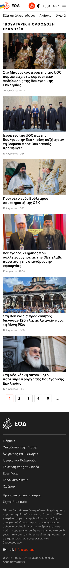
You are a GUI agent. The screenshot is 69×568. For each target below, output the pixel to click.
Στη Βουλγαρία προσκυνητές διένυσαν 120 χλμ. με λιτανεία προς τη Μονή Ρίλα (33, 320)
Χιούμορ (9, 486)
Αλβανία (45, 15)
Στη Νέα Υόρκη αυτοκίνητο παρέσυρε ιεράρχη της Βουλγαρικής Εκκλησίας (33, 379)
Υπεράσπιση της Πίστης (20, 447)
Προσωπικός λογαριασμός (22, 495)
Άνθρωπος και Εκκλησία (20, 454)
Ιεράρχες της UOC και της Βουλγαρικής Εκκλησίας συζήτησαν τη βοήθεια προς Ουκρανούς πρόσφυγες (33, 141)
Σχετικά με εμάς (15, 502)
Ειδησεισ (9, 441)
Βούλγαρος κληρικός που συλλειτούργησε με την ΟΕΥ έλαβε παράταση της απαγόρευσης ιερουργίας (32, 259)
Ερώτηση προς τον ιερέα (21, 467)
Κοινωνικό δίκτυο (15, 480)
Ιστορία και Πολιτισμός (19, 460)
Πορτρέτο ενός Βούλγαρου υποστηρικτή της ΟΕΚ (25, 200)
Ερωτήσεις (10, 473)
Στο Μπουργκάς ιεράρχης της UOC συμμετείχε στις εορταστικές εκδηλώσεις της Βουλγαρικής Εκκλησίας (32, 78)
